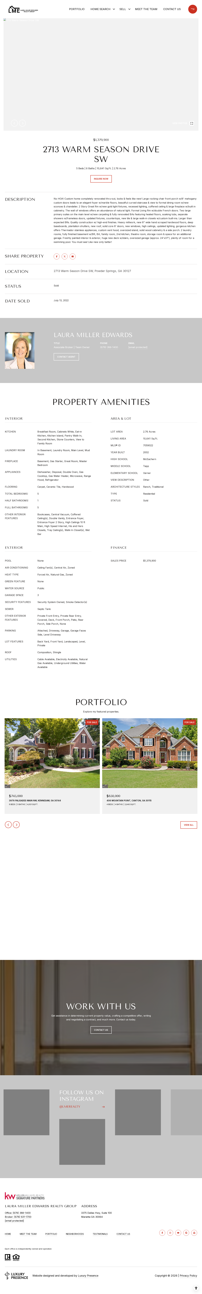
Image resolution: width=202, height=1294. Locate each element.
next (22, 123)
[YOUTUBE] (178, 1233)
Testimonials (100, 1234)
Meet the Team (146, 9)
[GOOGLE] (186, 1233)
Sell (122, 9)
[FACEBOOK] (162, 1233)
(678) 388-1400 (109, 347)
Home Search (100, 9)
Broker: (18, 1216)
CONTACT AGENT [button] (66, 357)
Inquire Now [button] (101, 179)
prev (14, 123)
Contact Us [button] (101, 1030)
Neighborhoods (75, 1234)
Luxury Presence (88, 1275)
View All (189, 825)
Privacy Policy (188, 1275)
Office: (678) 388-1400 (18, 1212)
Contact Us (123, 1234)
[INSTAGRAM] (170, 1233)
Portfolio (77, 9)
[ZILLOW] (194, 1233)
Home (8, 1234)
